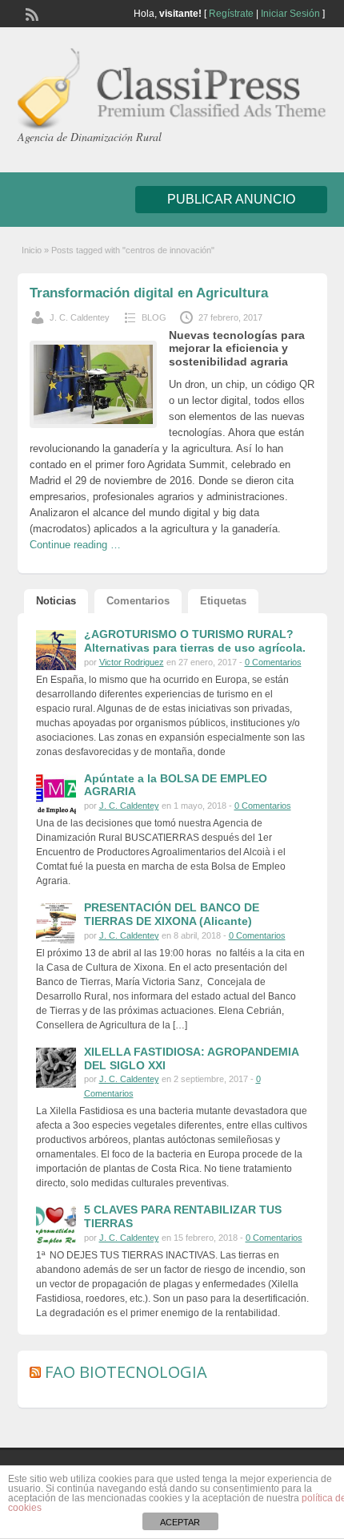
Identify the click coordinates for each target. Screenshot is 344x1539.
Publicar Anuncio (231, 199)
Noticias (56, 601)
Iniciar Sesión (290, 13)
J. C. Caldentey (80, 317)
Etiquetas (223, 601)
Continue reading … (75, 545)
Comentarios (138, 601)
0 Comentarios (273, 662)
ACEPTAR (180, 1522)
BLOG (154, 317)
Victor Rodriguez (131, 662)
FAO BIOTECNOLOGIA (126, 1372)
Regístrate (231, 13)
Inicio (32, 250)
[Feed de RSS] (30, 12)
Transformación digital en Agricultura (149, 293)
